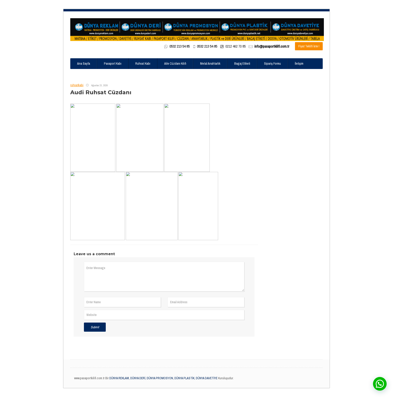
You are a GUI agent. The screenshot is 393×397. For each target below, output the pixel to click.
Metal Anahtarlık (210, 63)
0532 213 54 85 (179, 46)
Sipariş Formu (272, 63)
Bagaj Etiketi (242, 63)
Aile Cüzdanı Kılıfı (175, 63)
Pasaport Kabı (112, 63)
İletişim (299, 63)
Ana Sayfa (83, 63)
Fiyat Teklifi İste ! (308, 46)
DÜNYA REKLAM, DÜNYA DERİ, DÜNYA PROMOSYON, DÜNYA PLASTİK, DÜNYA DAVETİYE (163, 378)
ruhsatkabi (76, 85)
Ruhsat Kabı (142, 63)
